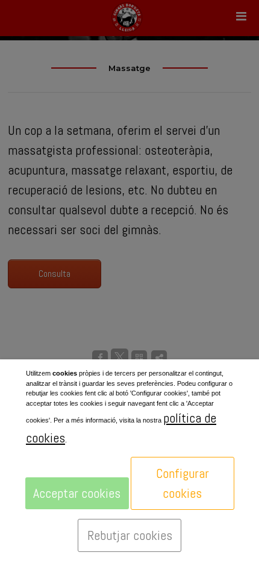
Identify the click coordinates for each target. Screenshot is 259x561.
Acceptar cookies (76, 493)
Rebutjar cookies (129, 535)
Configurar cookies (182, 483)
